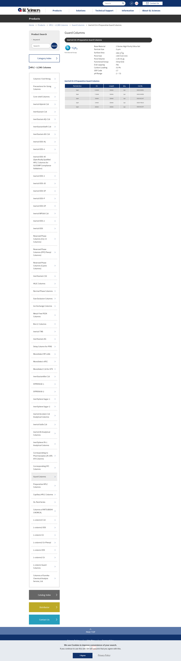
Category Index (44, 58)
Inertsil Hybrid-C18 (41, 104)
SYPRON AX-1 (38, 384)
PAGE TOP (90, 631)
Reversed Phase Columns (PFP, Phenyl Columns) (42, 252)
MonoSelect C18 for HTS (43, 369)
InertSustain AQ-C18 (41, 119)
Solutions (80, 10)
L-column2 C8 (39, 557)
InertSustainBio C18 (41, 376)
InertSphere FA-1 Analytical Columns (41, 443)
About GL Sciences (151, 10)
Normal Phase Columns (43, 291)
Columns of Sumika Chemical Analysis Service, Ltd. (41, 578)
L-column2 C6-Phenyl (42, 542)
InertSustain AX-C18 (41, 134)
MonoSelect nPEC (40, 361)
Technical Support (104, 10)
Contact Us (154, 3)
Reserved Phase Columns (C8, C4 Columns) (40, 239)
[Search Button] (123, 3)
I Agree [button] (83, 655)
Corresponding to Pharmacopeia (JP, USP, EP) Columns (43, 456)
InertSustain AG (39, 339)
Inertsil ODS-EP (39, 206)
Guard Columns (78, 25)
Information (128, 10)
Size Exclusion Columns (43, 298)
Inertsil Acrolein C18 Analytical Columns (41, 415)
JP (132, 3)
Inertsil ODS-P (39, 198)
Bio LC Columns (39, 324)
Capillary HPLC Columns (43, 494)
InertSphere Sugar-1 (41, 399)
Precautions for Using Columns (42, 87)
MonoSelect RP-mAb (41, 354)
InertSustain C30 (40, 276)
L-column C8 (38, 535)
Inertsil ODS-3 (39, 176)
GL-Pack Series (39, 502)
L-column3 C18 (39, 520)
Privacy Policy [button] (104, 655)
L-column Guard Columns (39, 566)
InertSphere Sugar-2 (41, 406)
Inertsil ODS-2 (39, 221)
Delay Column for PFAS (42, 346)
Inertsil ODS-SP (39, 191)
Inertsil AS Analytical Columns (41, 433)
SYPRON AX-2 (38, 391)
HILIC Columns (39, 283)
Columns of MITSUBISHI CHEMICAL (43, 511)
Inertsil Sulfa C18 (40, 424)
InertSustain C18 (40, 111)
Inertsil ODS (38, 228)
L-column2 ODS (39, 527)
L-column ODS (39, 550)
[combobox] (114, 3)
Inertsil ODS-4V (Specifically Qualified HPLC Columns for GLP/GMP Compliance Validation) (42, 162)
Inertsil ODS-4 (39, 149)
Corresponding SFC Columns (41, 467)
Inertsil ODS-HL (39, 141)
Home (31, 25)
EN (136, 3)
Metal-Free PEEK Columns (40, 315)
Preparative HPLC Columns (40, 485)
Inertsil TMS (38, 331)
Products (57, 10)
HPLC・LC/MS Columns (58, 25)
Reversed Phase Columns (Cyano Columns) (40, 265)
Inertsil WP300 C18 (41, 213)
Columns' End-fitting (42, 78)
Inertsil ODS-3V (39, 183)
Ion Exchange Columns (42, 306)
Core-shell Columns (41, 96)
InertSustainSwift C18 (42, 126)
